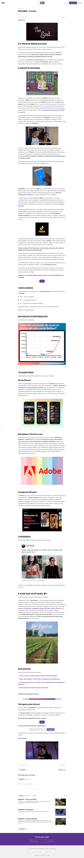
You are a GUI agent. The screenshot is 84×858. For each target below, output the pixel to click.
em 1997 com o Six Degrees (35, 60)
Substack (36, 855)
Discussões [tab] (34, 795)
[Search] (64, 3)
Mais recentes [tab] (27, 795)
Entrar (80, 3)
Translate (21, 8)
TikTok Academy (33, 497)
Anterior (23, 769)
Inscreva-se (73, 3)
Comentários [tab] (21, 779)
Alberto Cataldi (25, 713)
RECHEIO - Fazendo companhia (27, 819)
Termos (46, 848)
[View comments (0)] (22, 17)
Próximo (61, 769)
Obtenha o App (48, 852)
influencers (35, 123)
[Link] (16, 44)
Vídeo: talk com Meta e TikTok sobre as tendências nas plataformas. (39, 679)
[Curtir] (19, 17)
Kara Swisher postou (50, 264)
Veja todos (21, 829)
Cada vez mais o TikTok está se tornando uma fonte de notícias (38, 675)
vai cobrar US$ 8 (38, 198)
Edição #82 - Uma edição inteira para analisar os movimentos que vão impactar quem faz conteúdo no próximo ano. (34, 802)
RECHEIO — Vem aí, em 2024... (27, 799)
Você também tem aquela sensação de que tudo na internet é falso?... (33, 811)
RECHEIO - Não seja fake (25, 809)
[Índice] (1, 429)
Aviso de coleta (52, 848)
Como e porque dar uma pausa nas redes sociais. (34, 687)
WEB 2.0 (59, 52)
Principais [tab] (21, 795)
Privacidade (41, 848)
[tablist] (24, 779)
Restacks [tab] (28, 779)
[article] (42, 802)
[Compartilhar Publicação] (67, 3)
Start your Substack (37, 852)
